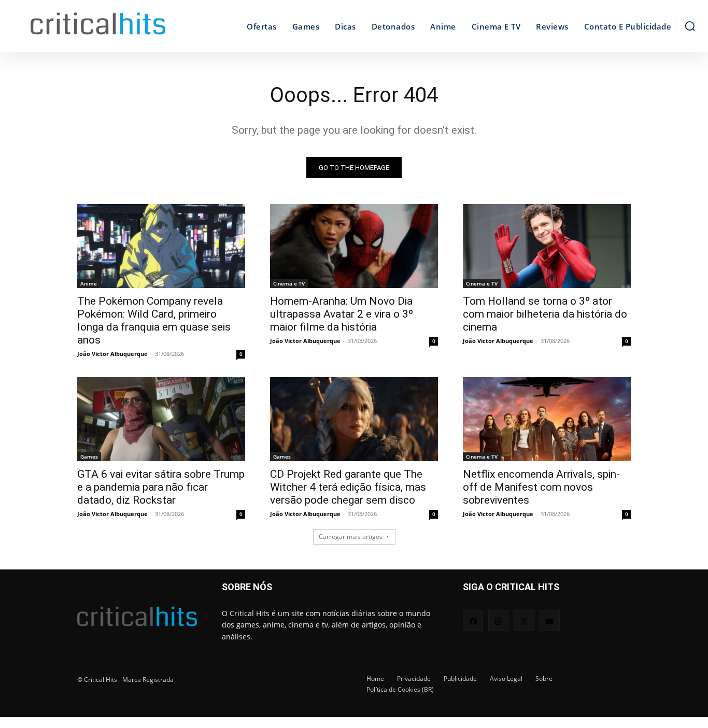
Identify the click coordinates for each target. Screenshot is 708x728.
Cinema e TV (289, 283)
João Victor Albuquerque (112, 354)
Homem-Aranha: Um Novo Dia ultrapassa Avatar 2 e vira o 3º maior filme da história (341, 314)
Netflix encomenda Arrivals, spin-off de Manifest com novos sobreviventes (541, 487)
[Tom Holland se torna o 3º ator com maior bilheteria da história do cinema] (547, 246)
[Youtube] (550, 620)
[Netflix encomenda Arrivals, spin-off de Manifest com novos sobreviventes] (547, 419)
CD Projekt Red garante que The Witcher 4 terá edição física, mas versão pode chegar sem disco (348, 487)
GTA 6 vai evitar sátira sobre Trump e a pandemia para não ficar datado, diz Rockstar (161, 487)
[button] (690, 26)
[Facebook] (473, 620)
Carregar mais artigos (351, 536)
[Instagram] (498, 620)
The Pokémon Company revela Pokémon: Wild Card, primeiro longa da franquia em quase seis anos (154, 320)
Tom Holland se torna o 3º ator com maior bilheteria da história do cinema (545, 314)
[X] (524, 620)
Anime (88, 283)
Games (89, 456)
